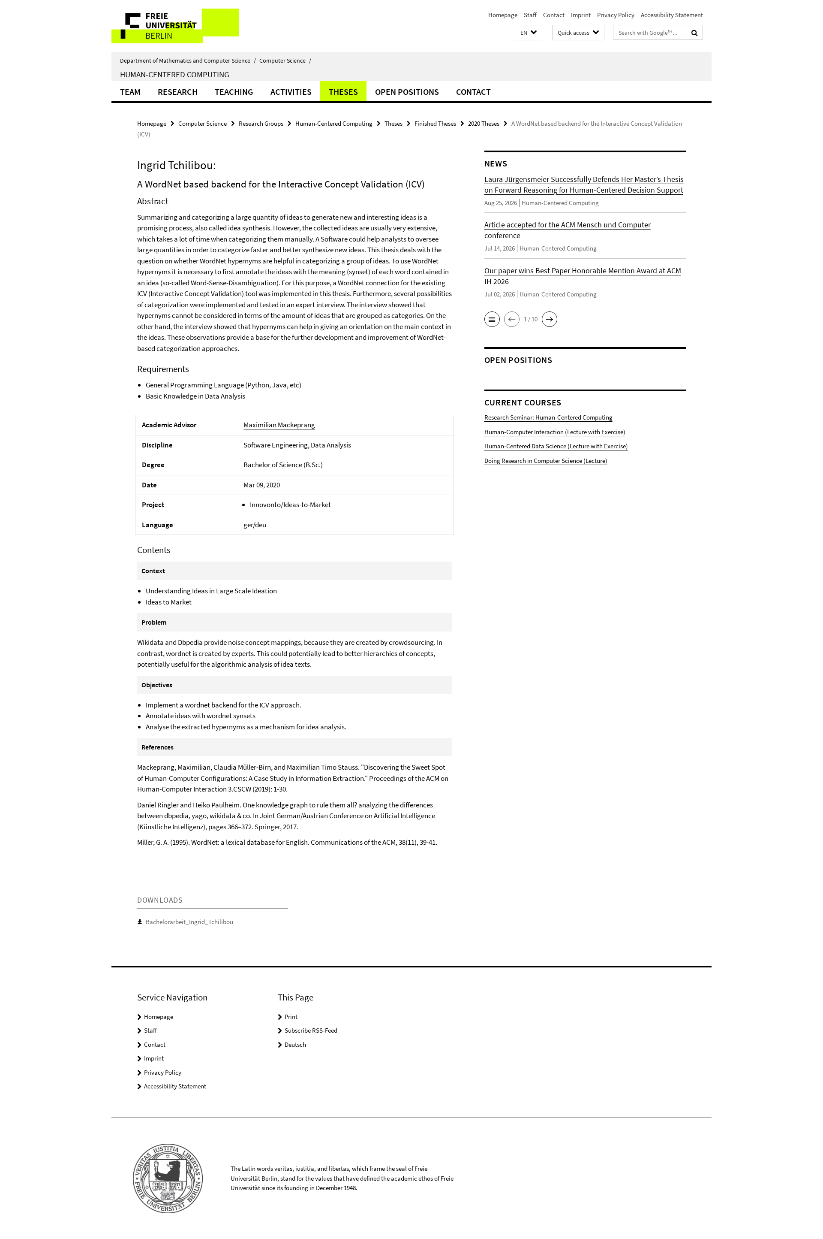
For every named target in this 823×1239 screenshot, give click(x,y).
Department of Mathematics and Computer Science (188, 60)
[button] (528, 33)
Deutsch (295, 1044)
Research (178, 91)
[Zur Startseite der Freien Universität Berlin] (183, 26)
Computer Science (285, 60)
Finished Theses (435, 123)
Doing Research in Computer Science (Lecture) (545, 460)
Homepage (502, 15)
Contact (554, 15)
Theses (343, 91)
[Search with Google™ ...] (695, 32)
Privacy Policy (615, 15)
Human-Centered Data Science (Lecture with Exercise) (556, 446)
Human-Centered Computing (174, 74)
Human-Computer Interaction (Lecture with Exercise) (554, 432)
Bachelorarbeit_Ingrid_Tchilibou (189, 922)
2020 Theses (483, 123)
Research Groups (261, 123)
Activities (291, 91)
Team (130, 91)
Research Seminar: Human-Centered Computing (548, 417)
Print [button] (291, 1016)
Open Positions (407, 91)
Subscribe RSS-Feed (311, 1030)
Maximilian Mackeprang (279, 424)
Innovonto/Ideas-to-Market (290, 504)
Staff (530, 15)
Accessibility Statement (672, 15)
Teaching (234, 91)
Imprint (581, 15)
